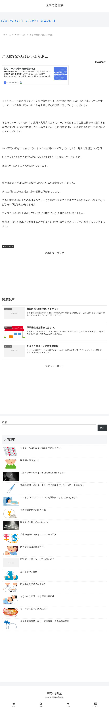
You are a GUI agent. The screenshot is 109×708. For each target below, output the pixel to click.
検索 (4, 422)
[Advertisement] (54, 44)
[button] (100, 480)
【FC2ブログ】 (48, 20)
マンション (9, 246)
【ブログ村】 (32, 20)
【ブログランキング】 (12, 20)
